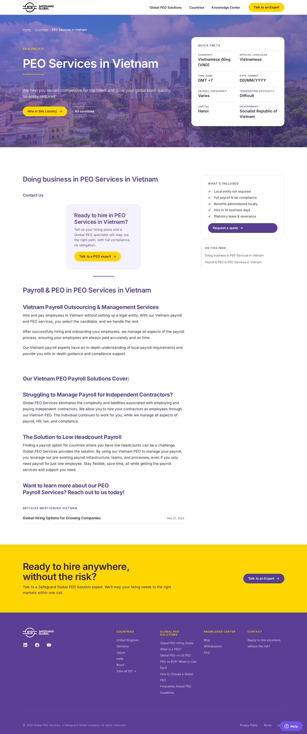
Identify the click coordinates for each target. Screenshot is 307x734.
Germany (122, 646)
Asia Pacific (34, 48)
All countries (85, 111)
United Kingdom (127, 640)
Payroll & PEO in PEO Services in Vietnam (233, 262)
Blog (207, 640)
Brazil (120, 665)
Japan (120, 652)
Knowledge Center (226, 7)
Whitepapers (213, 646)
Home (27, 29)
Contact (254, 631)
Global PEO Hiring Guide (176, 643)
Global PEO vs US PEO (175, 655)
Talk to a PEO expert (95, 256)
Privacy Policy (249, 725)
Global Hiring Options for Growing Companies (62, 518)
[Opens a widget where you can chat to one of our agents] (291, 726)
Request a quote (225, 228)
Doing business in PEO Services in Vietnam (234, 255)
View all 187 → (126, 671)
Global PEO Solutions (166, 7)
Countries (196, 7)
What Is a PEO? (170, 649)
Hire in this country (42, 111)
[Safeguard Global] (38, 7)
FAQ (207, 652)
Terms (268, 725)
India (119, 658)
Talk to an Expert (266, 7)
